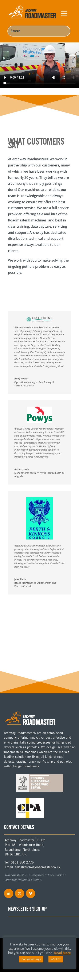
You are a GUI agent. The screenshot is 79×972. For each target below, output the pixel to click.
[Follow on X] (19, 893)
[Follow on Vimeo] (30, 893)
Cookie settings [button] (31, 959)
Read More (62, 953)
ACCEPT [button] (56, 959)
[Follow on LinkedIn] (8, 893)
